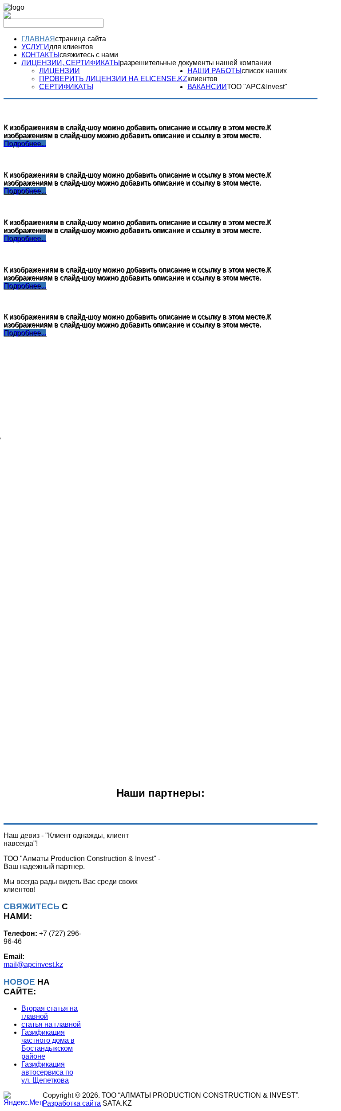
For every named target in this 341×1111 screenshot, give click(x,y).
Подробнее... (25, 143)
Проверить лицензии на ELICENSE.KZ (113, 78)
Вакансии (207, 86)
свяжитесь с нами (88, 55)
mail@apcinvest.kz (33, 964)
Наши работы (214, 70)
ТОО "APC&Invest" (257, 86)
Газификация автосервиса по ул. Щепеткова (47, 1072)
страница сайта (80, 39)
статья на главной (51, 1024)
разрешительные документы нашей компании (195, 63)
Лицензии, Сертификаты (70, 63)
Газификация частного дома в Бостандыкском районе (48, 1044)
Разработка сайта (72, 1103)
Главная (38, 39)
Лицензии (59, 70)
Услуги (35, 47)
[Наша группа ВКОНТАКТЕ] (7, 16)
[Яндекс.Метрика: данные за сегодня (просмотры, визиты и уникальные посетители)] (23, 1099)
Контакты (40, 55)
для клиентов (71, 47)
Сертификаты (66, 86)
